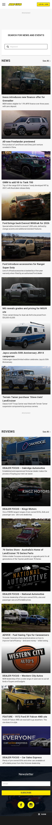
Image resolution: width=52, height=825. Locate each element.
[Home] (15, 4)
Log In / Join (43, 4)
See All (46, 61)
